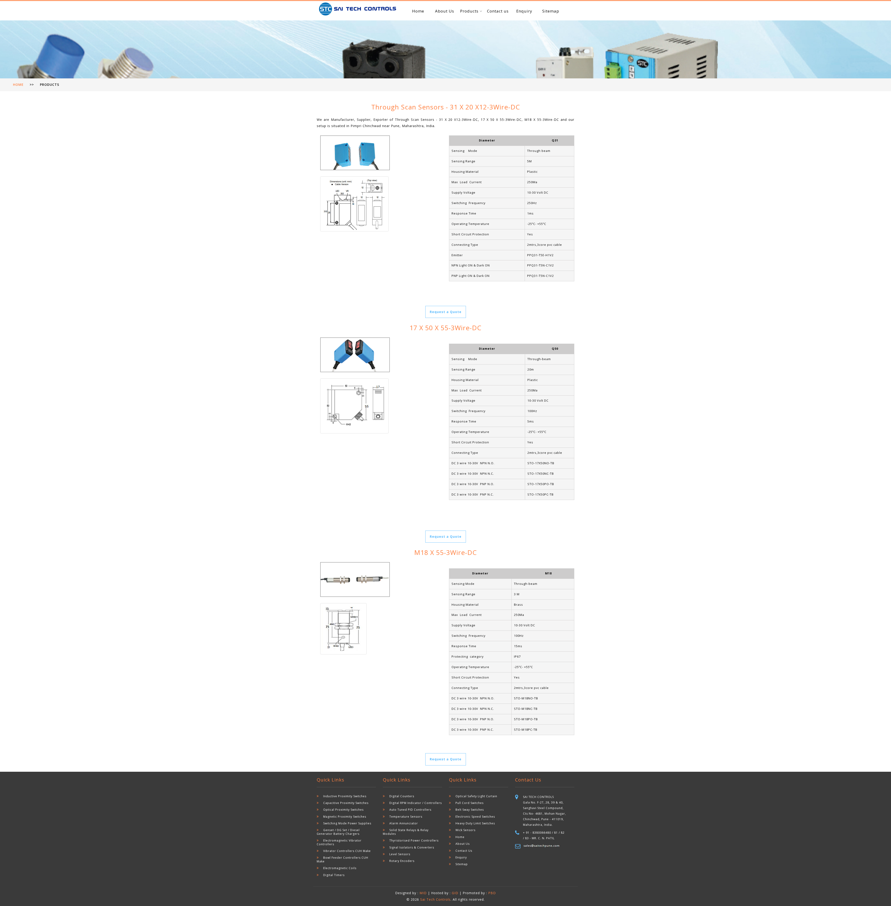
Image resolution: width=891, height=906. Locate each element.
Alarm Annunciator (403, 823)
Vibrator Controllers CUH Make (347, 851)
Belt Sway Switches (469, 810)
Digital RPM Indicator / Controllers (415, 803)
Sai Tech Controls (435, 899)
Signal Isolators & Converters (411, 847)
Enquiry (524, 11)
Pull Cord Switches (469, 803)
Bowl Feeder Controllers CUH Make (342, 859)
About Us (444, 11)
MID (424, 893)
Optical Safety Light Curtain (476, 796)
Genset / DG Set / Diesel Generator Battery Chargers (338, 832)
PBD (492, 893)
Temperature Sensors (405, 817)
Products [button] (470, 11)
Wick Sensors (465, 830)
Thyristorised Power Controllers (414, 840)
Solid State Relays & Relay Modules (406, 832)
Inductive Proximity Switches (344, 796)
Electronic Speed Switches (475, 817)
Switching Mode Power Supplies (347, 823)
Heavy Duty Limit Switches (475, 823)
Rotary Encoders (401, 861)
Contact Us (463, 851)
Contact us (498, 11)
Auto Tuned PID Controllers (410, 810)
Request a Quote (446, 312)
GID (455, 893)
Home (418, 11)
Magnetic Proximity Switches (344, 817)
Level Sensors (399, 854)
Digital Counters (401, 796)
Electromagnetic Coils (339, 868)
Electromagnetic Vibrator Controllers (339, 842)
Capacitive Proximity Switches (345, 803)
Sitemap (550, 11)
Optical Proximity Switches (343, 810)
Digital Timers (334, 875)
